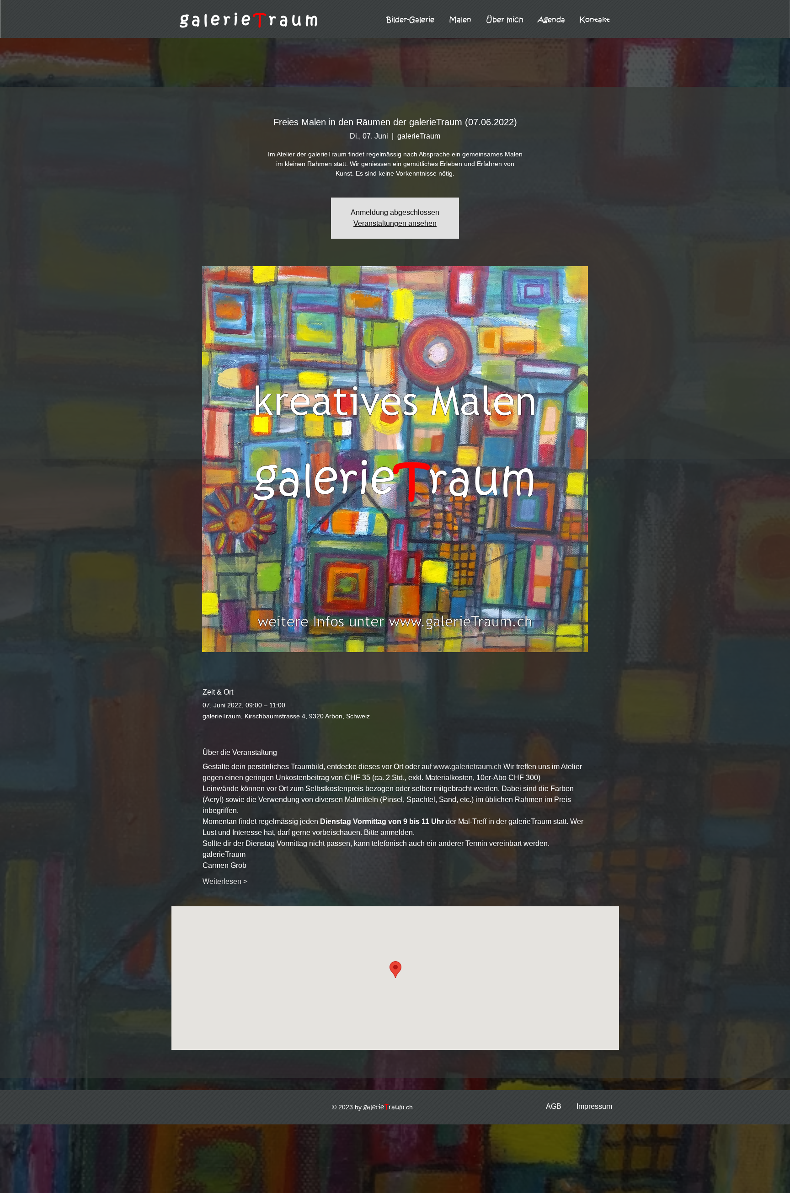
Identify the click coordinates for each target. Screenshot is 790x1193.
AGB (553, 1106)
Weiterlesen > (225, 881)
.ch (388, 1107)
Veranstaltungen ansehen (395, 223)
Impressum (594, 1106)
